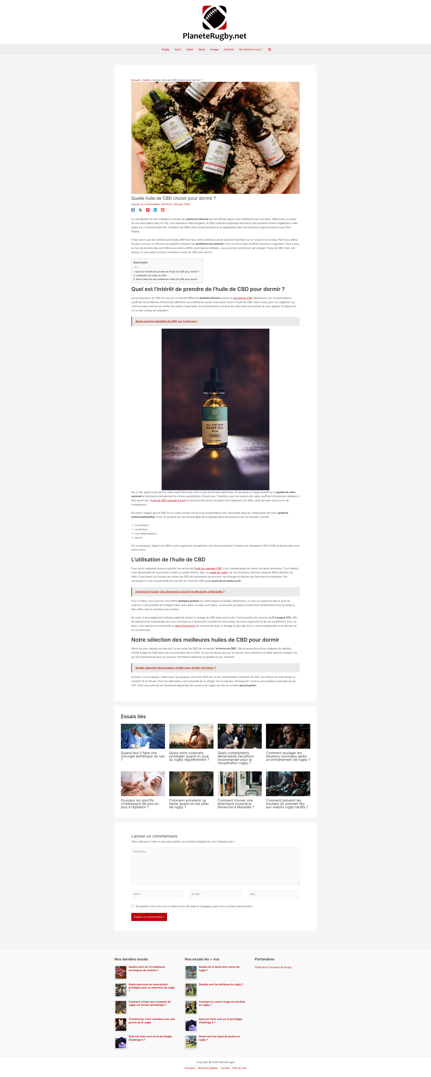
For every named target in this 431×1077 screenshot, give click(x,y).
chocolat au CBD (242, 298)
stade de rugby (218, 572)
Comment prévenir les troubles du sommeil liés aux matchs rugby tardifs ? (287, 803)
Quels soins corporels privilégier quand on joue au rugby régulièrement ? (189, 756)
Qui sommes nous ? (250, 49)
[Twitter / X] (140, 210)
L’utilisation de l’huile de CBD (151, 275)
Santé (189, 49)
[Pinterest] (148, 210)
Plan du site (239, 1068)
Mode (201, 49)
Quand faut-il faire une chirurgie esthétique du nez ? (143, 756)
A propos (190, 1068)
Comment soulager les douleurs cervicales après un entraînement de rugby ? (288, 756)
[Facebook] (133, 210)
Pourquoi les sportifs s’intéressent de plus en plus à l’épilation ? (140, 803)
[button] (269, 49)
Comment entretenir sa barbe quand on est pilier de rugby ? (189, 803)
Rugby (166, 49)
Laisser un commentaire (145, 204)
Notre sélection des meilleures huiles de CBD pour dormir (166, 279)
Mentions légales (208, 1068)
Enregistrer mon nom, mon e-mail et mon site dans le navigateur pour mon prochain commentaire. (194, 906)
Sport (178, 49)
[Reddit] (162, 210)
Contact (225, 1068)
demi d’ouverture (185, 625)
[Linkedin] (155, 210)
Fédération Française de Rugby (273, 967)
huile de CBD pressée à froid (168, 500)
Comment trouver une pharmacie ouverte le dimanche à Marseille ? (236, 803)
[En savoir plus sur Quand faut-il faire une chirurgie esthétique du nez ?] (143, 736)
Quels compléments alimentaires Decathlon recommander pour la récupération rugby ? (236, 758)
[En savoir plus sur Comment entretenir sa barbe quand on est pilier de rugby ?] (191, 783)
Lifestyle (229, 49)
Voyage (214, 49)
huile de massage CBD (208, 568)
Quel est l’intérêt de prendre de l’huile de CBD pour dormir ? (167, 271)
